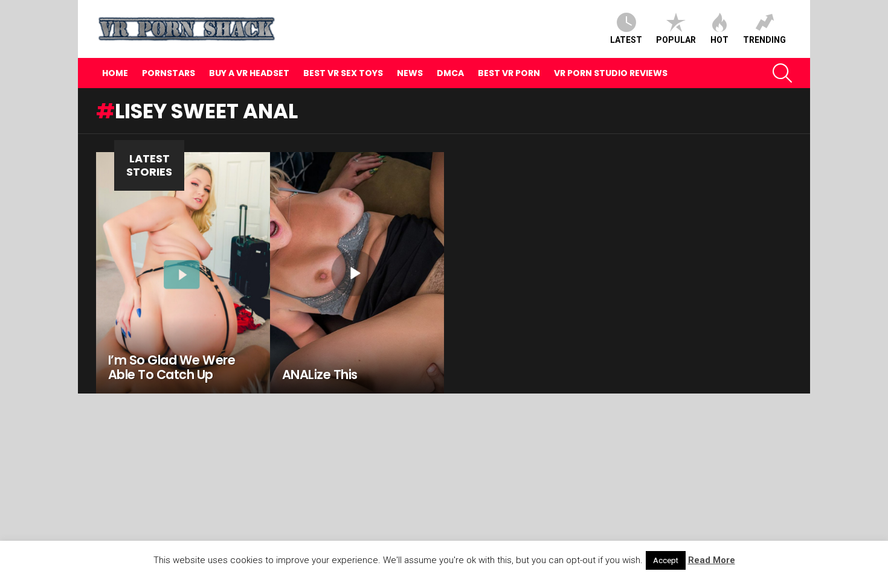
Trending (764, 40)
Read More (711, 560)
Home (115, 73)
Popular (676, 40)
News (410, 73)
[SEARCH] (782, 73)
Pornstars (168, 73)
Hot (719, 40)
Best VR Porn (509, 73)
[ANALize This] (357, 273)
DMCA (450, 73)
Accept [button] (665, 560)
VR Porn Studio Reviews (611, 73)
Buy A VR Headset (249, 73)
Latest (626, 40)
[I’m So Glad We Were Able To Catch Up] (183, 273)
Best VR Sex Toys (343, 73)
